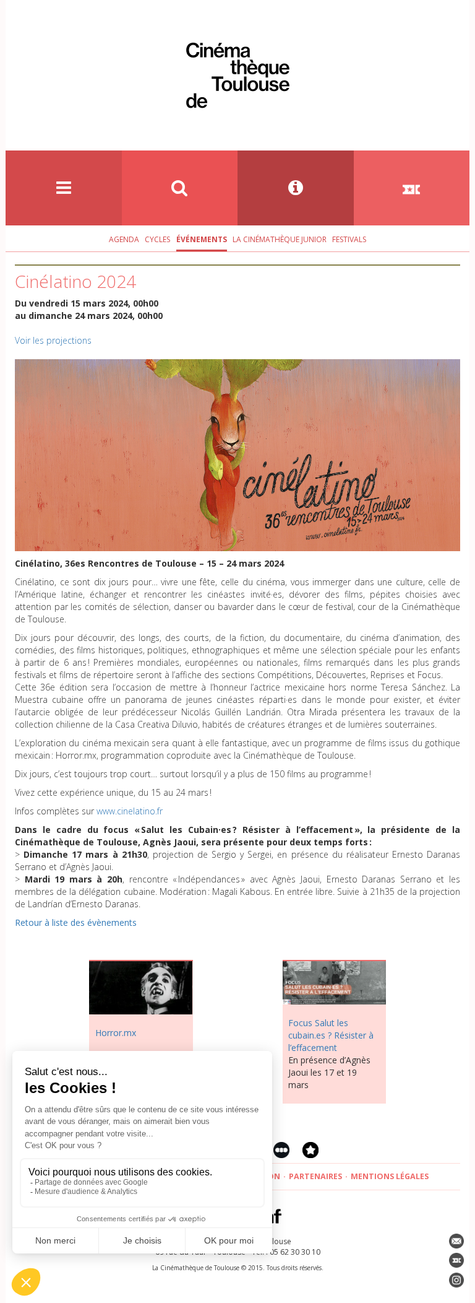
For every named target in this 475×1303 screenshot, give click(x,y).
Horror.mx (115, 1033)
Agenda (124, 239)
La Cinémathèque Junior (280, 239)
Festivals (349, 239)
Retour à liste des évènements (76, 922)
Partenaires (315, 1176)
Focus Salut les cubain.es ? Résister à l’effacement (331, 1035)
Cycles (157, 239)
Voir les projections (53, 340)
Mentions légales (390, 1176)
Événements (201, 239)
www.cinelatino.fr (129, 811)
